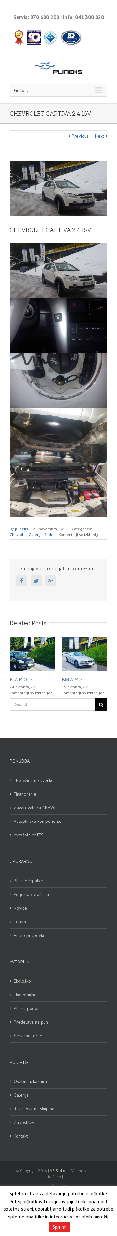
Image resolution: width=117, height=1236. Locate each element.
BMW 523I (44, 679)
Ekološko (22, 981)
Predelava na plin (31, 1022)
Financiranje (25, 794)
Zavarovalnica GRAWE (35, 807)
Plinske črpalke (28, 881)
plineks (21, 528)
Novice (20, 908)
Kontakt (21, 1136)
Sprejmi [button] (59, 1227)
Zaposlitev (24, 1122)
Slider (49, 534)
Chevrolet (18, 534)
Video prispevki (29, 935)
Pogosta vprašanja (31, 894)
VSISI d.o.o (59, 1170)
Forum (20, 921)
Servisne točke (28, 1035)
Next (99, 136)
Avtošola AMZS (29, 835)
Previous (80, 136)
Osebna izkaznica (30, 1081)
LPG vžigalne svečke (34, 780)
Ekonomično (25, 995)
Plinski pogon (27, 1008)
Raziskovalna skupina (34, 1109)
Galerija (36, 534)
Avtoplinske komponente (38, 821)
